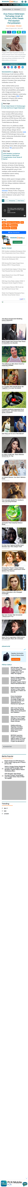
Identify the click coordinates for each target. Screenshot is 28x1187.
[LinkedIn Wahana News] (15, 67)
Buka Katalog (15, 659)
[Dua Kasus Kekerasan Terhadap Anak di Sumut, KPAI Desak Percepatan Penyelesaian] (14, 43)
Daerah (10, 4)
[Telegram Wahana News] (22, 67)
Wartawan (14, 228)
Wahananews (14, 225)
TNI (10, 148)
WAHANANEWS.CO (7, 72)
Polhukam (16, 4)
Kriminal (22, 4)
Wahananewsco (6, 228)
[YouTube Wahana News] (19, 67)
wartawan (5, 191)
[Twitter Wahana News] (12, 67)
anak (24, 132)
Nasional (4, 4)
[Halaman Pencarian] (25, 2)
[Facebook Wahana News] (5, 67)
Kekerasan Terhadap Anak (13, 222)
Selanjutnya (12, 200)
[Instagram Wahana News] (8, 67)
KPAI (17, 96)
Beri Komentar (15, 232)
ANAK (4, 222)
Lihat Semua (20, 200)
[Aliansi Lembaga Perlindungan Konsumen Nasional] (14, 790)
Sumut (4, 225)
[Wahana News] (10, 1)
